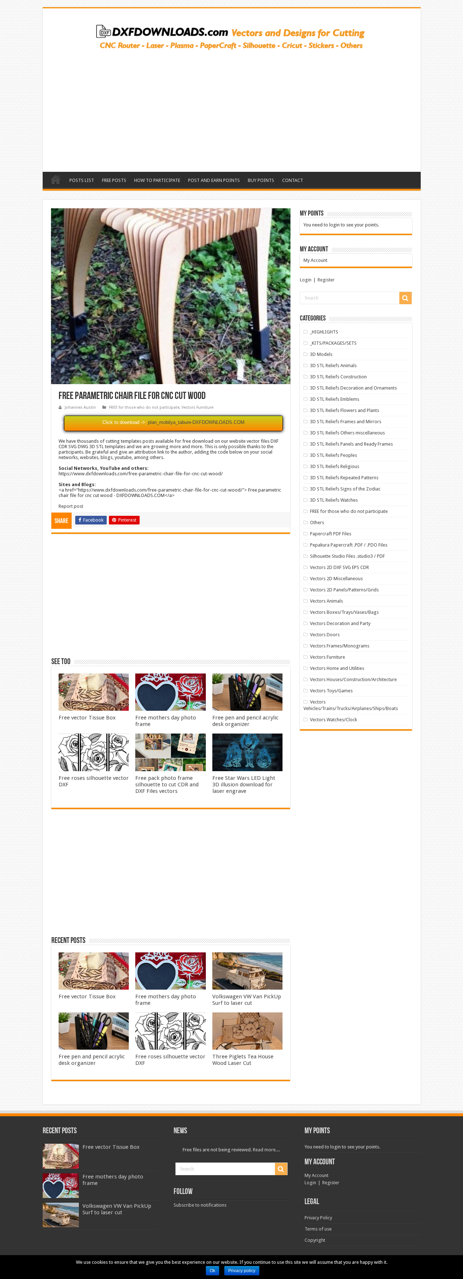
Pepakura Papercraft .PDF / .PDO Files (348, 545)
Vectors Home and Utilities (337, 668)
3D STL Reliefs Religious (334, 466)
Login (305, 279)
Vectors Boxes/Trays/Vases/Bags (344, 612)
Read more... (266, 1149)
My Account (315, 260)
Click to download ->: (124, 422)
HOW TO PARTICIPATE (157, 180)
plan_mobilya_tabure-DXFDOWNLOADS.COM (196, 422)
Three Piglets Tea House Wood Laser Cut (242, 1059)
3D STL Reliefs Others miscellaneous (347, 432)
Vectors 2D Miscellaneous (336, 578)
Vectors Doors (325, 634)
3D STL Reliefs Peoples (333, 455)
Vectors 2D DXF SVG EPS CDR (339, 567)
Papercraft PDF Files (330, 533)
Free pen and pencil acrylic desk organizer (245, 720)
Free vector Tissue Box (87, 717)
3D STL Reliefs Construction (338, 376)
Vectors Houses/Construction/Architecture (353, 679)
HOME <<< (55, 179)
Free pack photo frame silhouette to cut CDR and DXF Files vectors (167, 784)
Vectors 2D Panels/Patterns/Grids (344, 589)
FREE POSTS (114, 180)
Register (326, 279)
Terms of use (318, 1229)
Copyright (315, 1240)
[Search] (405, 298)
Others (317, 522)
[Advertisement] (231, 108)
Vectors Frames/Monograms (339, 646)
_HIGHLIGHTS (324, 332)
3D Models (321, 354)
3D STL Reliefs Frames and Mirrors (345, 421)
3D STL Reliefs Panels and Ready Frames (351, 444)
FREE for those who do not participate (144, 407)
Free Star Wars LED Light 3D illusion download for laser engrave (243, 784)
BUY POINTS (261, 180)
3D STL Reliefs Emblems (334, 399)
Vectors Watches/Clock (333, 719)
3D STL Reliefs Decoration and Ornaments (353, 388)
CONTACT (292, 180)
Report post (71, 506)
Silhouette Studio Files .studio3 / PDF (347, 556)
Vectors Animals (326, 601)
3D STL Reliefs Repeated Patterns (344, 477)
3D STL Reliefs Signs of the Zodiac (345, 489)
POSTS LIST (81, 180)
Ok (212, 1270)
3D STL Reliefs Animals (333, 365)
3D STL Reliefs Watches (334, 500)
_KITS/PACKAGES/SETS (333, 343)
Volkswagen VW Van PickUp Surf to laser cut (246, 999)
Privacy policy (241, 1270)
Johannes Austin (80, 407)
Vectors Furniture (197, 407)
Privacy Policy (318, 1217)
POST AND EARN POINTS (214, 180)
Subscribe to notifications (200, 1205)
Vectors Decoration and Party (340, 623)
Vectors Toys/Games (331, 690)
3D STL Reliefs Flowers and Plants (344, 410)
